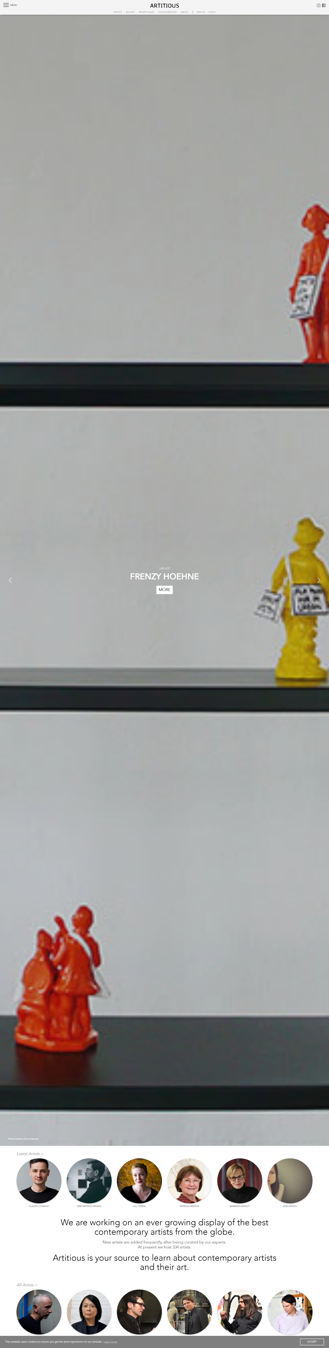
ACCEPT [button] (312, 1341)
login (211, 12)
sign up (201, 12)
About (184, 12)
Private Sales (146, 12)
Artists (118, 12)
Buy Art (130, 12)
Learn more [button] (110, 1342)
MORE (164, 589)
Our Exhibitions (167, 12)
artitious (164, 5)
